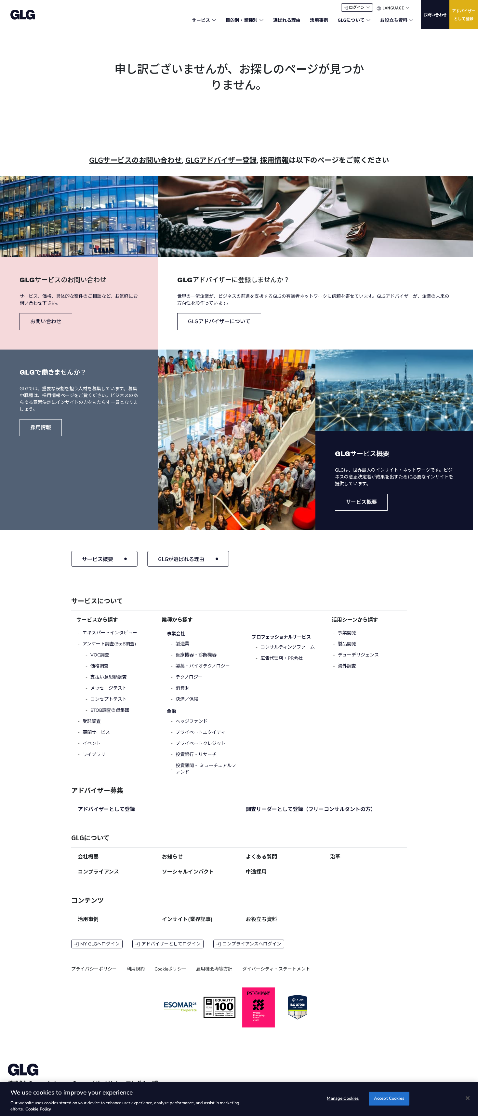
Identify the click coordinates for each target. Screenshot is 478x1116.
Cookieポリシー (170, 969)
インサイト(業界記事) (187, 919)
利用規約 (135, 969)
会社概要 (88, 857)
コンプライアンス (98, 871)
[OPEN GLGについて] (368, 20)
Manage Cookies (343, 1098)
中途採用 (256, 871)
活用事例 (88, 919)
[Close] (467, 1098)
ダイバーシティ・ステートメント (276, 969)
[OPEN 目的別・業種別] (261, 20)
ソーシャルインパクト (188, 871)
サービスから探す (97, 620)
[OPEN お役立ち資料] (411, 20)
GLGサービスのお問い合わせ (135, 160)
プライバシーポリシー (94, 969)
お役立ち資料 (261, 919)
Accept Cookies (389, 1098)
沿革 (335, 857)
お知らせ (172, 857)
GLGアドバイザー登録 (221, 160)
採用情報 (274, 160)
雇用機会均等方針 (214, 969)
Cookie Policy (38, 1109)
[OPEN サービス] (214, 20)
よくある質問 (261, 857)
